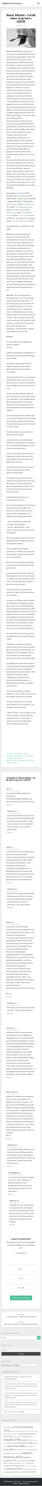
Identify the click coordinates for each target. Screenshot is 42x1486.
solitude (18, 1466)
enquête (12, 1439)
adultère (9, 760)
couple (8, 1434)
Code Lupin (20, 193)
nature (29, 1446)
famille (25, 1440)
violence (29, 1472)
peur (17, 1449)
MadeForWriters (24, 1483)
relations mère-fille (22, 1460)
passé (8, 1449)
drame (12, 1436)
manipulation (24, 1443)
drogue (19, 1436)
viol (20, 1472)
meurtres (16, 1446)
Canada (16, 756)
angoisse (13, 1431)
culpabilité (21, 760)
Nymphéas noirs (12, 204)
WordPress (34, 1481)
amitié (19, 1427)
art (19, 1431)
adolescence (8, 1427)
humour (12, 1443)
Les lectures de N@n (18, 1412)
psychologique (8, 1453)
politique (31, 1449)
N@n (5, 1412)
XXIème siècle (18, 758)
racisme (18, 1453)
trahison (9, 762)
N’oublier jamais (19, 210)
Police (23, 1449)
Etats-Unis (22, 756)
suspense (14, 1468)
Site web (21, 1288)
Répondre (9, 804)
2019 (8, 754)
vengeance (12, 1472)
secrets (23, 1463)
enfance (28, 1436)
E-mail (21, 1278)
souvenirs (28, 1466)
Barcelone (9, 756)
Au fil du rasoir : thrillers (20, 754)
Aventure (24, 1431)
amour (15, 760)
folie (32, 1440)
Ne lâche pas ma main (24, 207)
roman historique (13, 1463)
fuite (27, 760)
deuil (23, 1434)
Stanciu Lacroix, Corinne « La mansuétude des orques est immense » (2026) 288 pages (21, 1386)
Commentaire (21, 1253)
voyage (15, 762)
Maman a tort (11, 213)
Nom (21, 1269)
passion (32, 760)
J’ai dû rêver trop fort (20, 221)
